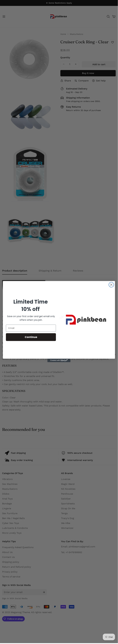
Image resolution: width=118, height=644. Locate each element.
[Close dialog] (111, 284)
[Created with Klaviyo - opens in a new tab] (58, 360)
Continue (31, 337)
